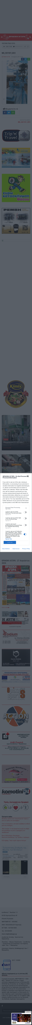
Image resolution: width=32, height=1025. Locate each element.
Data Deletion (6, 548)
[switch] (25, 512)
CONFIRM (10, 542)
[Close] (28, 476)
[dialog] (16, 512)
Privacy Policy (26, 548)
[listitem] (16, 508)
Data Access (16, 548)
